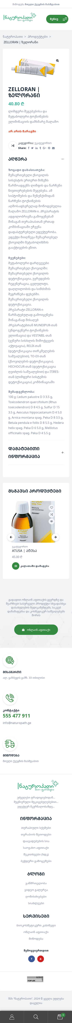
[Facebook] (31, 959)
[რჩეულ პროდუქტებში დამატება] (51, 508)
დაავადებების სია (36, 841)
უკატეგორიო (43, 143)
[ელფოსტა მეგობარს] (53, 148)
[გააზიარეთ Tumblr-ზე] (40, 148)
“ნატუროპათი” (22, 998)
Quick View (51, 521)
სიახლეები (36, 903)
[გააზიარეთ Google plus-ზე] (44, 148)
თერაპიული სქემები (36, 827)
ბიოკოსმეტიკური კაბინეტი (36, 925)
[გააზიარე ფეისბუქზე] (28, 148)
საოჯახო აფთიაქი (36, 847)
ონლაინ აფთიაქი (36, 932)
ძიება (36, 1017)
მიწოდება (36, 938)
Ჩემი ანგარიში (12, 1017)
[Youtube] (40, 959)
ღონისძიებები (36, 896)
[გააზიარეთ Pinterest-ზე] (49, 148)
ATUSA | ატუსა (24, 550)
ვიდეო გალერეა (36, 890)
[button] (57, 60)
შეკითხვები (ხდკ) (36, 854)
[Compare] (12, 145)
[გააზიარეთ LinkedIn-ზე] (37, 148)
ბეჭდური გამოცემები (36, 861)
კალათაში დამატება (34, 566)
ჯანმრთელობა (36, 883)
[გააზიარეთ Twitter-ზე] (32, 148)
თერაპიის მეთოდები (36, 834)
